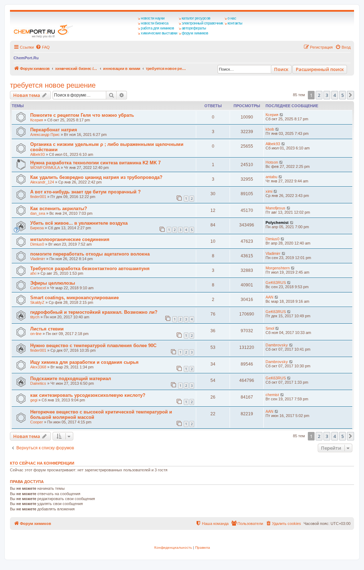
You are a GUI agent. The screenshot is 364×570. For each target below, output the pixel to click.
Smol (270, 328)
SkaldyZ (37, 302)
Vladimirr (37, 259)
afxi (33, 273)
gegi (33, 400)
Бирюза (37, 228)
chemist (272, 395)
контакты (235, 23)
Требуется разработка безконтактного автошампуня (90, 268)
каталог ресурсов (196, 18)
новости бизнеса (154, 23)
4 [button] (334, 95)
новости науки (153, 18)
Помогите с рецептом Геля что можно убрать (82, 115)
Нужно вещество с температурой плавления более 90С (93, 345)
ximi (269, 191)
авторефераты (194, 28)
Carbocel (38, 288)
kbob (270, 129)
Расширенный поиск (320, 69)
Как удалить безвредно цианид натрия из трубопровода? (96, 177)
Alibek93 (37, 154)
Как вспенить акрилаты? (58, 208)
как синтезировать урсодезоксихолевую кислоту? (87, 395)
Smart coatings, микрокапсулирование (74, 297)
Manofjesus (275, 208)
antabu (271, 177)
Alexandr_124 (42, 182)
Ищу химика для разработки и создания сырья (84, 362)
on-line (36, 333)
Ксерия (36, 120)
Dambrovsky (277, 345)
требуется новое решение (53, 85)
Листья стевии (47, 328)
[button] (350, 95)
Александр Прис (45, 134)
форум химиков (195, 33)
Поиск (281, 69)
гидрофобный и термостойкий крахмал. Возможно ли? (93, 312)
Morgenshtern (278, 268)
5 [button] (342, 95)
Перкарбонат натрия (53, 129)
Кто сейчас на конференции (42, 463)
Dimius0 (37, 244)
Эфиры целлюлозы (52, 283)
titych (34, 317)
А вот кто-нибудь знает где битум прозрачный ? (85, 191)
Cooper (36, 422)
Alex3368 (38, 367)
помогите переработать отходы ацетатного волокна (90, 254)
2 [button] (319, 95)
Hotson (272, 162)
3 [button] (327, 95)
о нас (232, 18)
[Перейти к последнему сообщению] (281, 115)
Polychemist (277, 222)
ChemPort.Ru (26, 58)
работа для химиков (157, 28)
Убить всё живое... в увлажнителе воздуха (79, 223)
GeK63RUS (276, 282)
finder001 (38, 196)
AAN (269, 297)
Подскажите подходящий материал (70, 378)
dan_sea (37, 213)
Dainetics (38, 383)
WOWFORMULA (45, 167)
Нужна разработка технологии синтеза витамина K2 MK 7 (95, 162)
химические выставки (159, 33)
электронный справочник (202, 23)
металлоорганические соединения (69, 239)
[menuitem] (43, 47)
